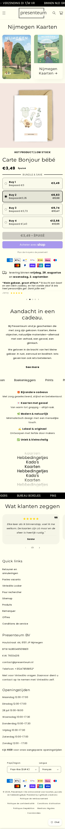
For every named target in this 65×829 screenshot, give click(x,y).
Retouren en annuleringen (10, 571)
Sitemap (7, 598)
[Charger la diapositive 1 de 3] (30, 299)
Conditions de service (15, 623)
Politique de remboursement (34, 798)
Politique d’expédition (23, 808)
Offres (6, 617)
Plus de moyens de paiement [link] (32, 252)
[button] (3, 13)
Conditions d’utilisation (49, 803)
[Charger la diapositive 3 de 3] (35, 299)
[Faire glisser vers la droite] (39, 547)
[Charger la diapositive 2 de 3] (32, 299)
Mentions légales (46, 808)
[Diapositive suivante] (38, 299)
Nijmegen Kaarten (48, 71)
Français (47, 769)
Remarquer (8, 611)
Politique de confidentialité (20, 803)
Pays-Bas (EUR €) (20, 769)
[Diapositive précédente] (26, 299)
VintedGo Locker (12, 585)
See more (32, 367)
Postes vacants (11, 579)
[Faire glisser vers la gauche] (25, 547)
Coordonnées (34, 813)
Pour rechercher (12, 592)
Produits (7, 604)
